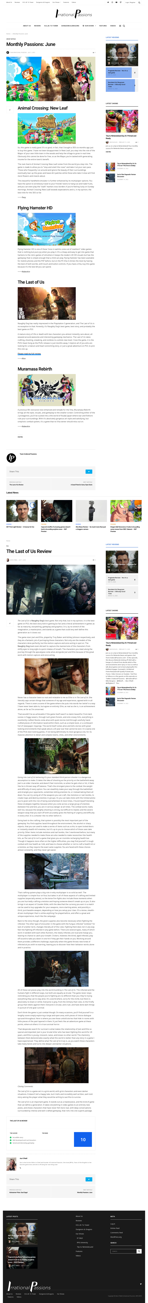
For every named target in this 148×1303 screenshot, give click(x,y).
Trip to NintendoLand (85, 1247)
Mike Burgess (113, 142)
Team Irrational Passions (18, 52)
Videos (74, 2)
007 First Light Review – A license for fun (20, 527)
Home (8, 34)
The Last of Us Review (16, 485)
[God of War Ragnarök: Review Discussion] (110, 178)
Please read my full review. (29, 353)
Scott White (115, 63)
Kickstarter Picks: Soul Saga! (18, 1192)
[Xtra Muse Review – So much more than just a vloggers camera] (91, 511)
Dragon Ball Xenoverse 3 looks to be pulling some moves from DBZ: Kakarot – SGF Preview (125, 529)
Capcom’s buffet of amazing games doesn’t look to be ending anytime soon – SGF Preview (55, 529)
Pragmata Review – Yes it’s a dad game (118, 72)
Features (66, 2)
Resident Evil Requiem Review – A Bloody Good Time (116, 84)
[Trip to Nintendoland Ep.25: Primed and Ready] (122, 121)
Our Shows (55, 2)
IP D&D (80, 1238)
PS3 (7, 546)
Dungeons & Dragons (43, 2)
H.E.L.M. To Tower (28, 2)
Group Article (11, 39)
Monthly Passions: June (84, 1192)
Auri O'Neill (13, 560)
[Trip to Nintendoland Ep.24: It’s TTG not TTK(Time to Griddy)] (110, 167)
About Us (9, 2)
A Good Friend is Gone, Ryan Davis (81, 485)
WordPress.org (116, 1237)
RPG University (82, 1242)
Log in (112, 1224)
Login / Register (130, 2)
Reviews (17, 2)
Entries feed (114, 1228)
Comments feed (116, 1232)
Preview (43, 524)
